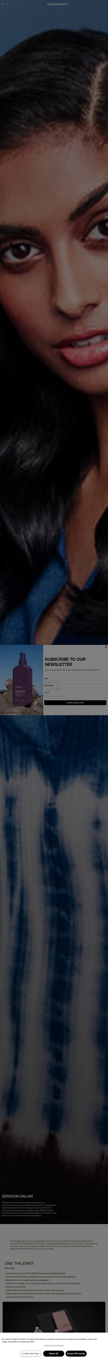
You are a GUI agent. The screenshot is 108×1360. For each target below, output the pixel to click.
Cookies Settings (30, 1353)
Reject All (53, 1353)
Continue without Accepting (54, 1345)
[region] (54, 1346)
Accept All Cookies (76, 1353)
